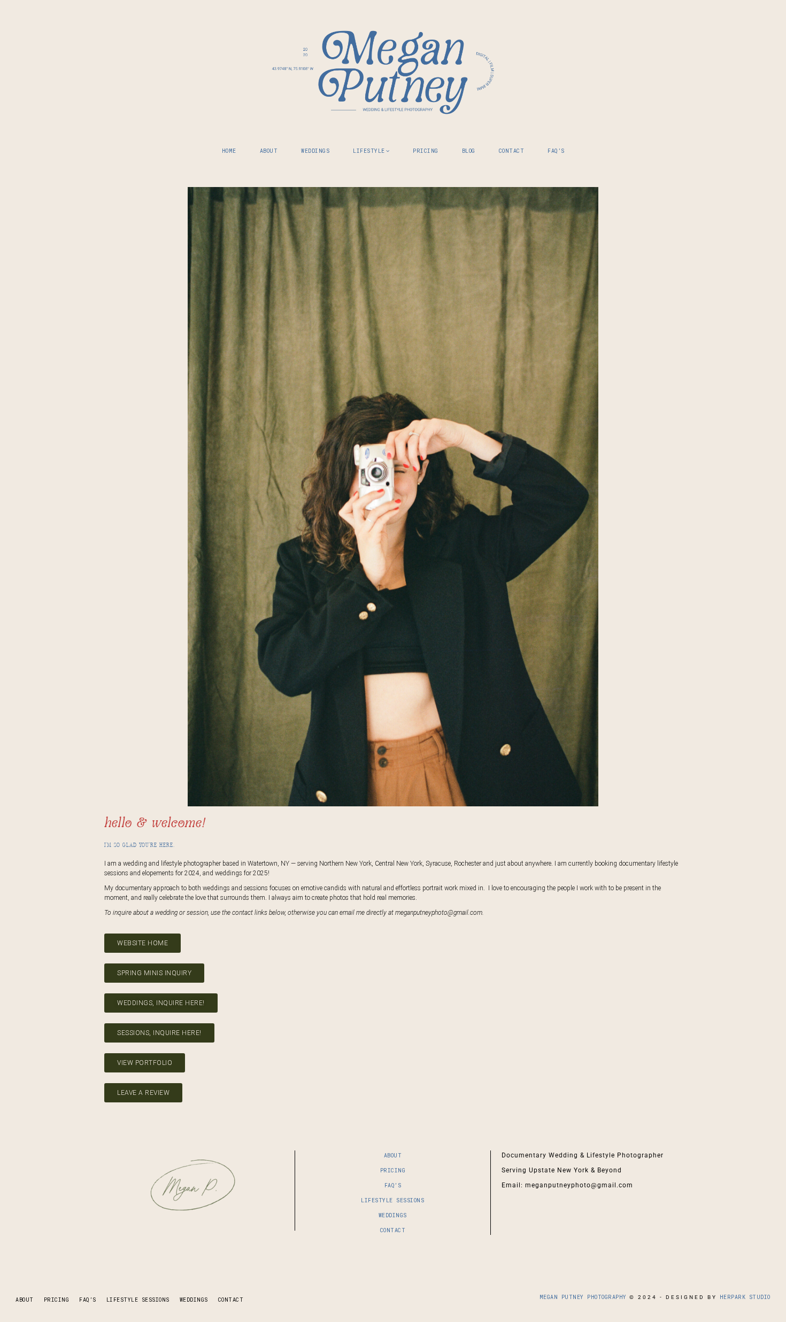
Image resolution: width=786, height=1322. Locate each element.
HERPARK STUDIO (745, 1297)
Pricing (393, 1170)
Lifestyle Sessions (392, 1200)
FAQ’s (393, 1185)
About (393, 1155)
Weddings (393, 1215)
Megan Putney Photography (393, 69)
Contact (393, 1230)
